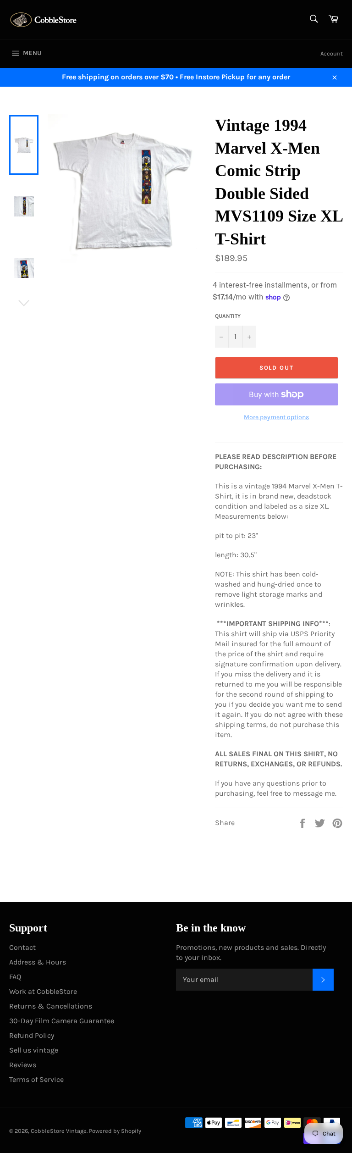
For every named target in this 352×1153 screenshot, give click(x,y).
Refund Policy (31, 1035)
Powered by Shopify (115, 1130)
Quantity (228, 316)
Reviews (22, 1064)
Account (331, 53)
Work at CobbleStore (43, 991)
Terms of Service (36, 1079)
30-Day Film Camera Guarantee (61, 1020)
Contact (22, 947)
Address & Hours (37, 962)
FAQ (15, 976)
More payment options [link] (276, 417)
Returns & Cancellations (50, 1006)
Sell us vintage (33, 1050)
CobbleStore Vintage (59, 1130)
